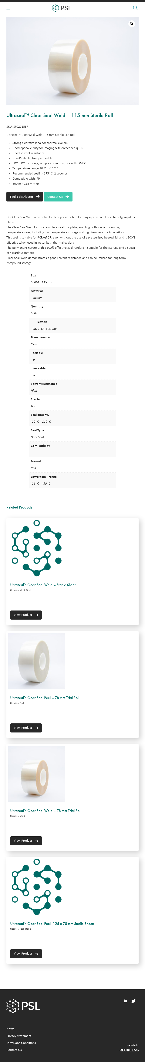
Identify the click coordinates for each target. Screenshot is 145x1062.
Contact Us (55, 197)
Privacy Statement (18, 1036)
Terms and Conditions (21, 1043)
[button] (131, 23)
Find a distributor (21, 197)
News (10, 1029)
